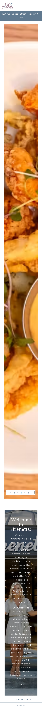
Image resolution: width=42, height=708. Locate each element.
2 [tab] (14, 492)
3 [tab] (18, 492)
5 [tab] (25, 492)
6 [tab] (28, 492)
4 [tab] (21, 492)
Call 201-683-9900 (21, 700)
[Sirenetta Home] (8, 5)
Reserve (21, 705)
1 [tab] (11, 492)
